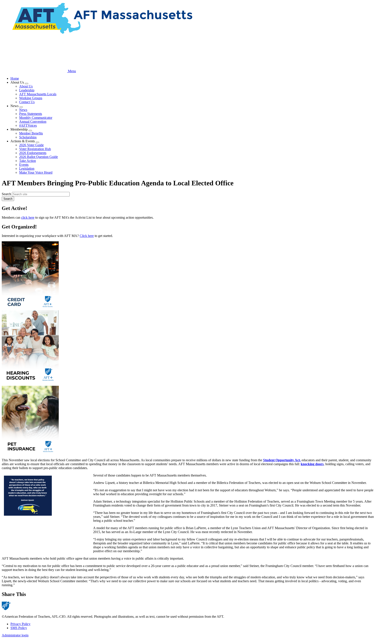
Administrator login (15, 635)
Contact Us (27, 102)
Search (6, 194)
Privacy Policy (20, 624)
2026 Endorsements (32, 153)
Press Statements (30, 114)
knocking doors (312, 464)
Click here (87, 236)
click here (27, 217)
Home (14, 78)
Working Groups (30, 98)
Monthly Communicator (35, 117)
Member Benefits (31, 133)
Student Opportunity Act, (282, 460)
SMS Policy (18, 628)
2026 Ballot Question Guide (38, 157)
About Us (26, 86)
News (23, 110)
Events (24, 164)
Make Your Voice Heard (35, 172)
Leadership (26, 90)
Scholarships (28, 137)
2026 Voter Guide (31, 145)
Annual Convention (32, 121)
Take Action (27, 161)
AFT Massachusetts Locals (37, 94)
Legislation (26, 168)
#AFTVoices (28, 125)
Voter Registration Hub (35, 149)
